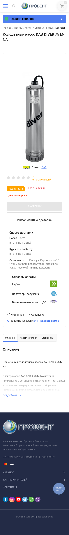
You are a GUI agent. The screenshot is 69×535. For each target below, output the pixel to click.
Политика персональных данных (20, 456)
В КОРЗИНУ (34, 206)
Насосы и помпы (23, 28)
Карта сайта (48, 456)
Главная (7, 28)
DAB (44, 167)
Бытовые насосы (44, 28)
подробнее (10, 395)
